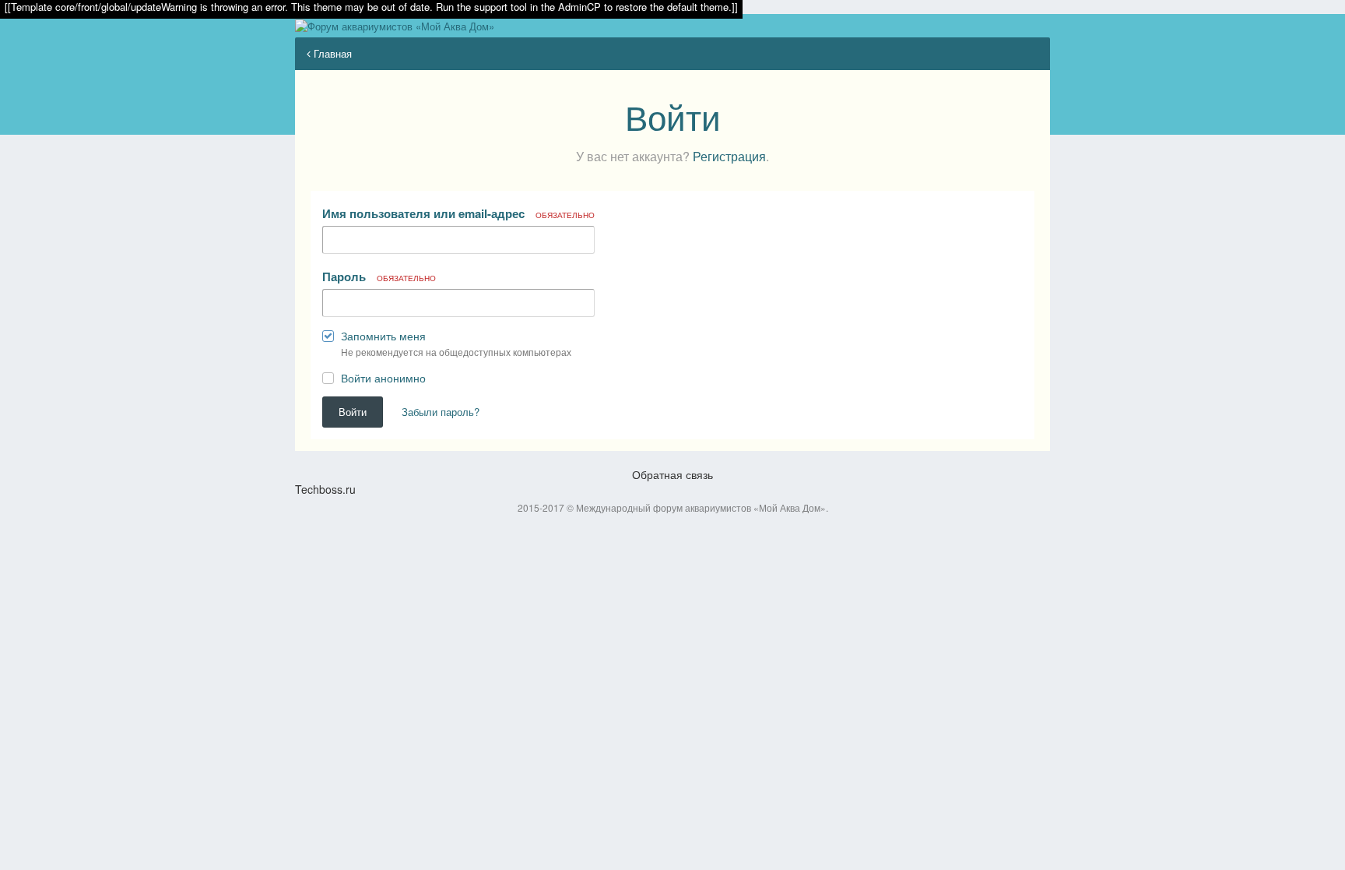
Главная (331, 53)
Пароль (379, 276)
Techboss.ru (325, 489)
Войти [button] (353, 411)
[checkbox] (328, 339)
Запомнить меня (383, 336)
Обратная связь (672, 474)
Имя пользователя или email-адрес (458, 213)
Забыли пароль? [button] (440, 411)
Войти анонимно (383, 378)
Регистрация (729, 156)
